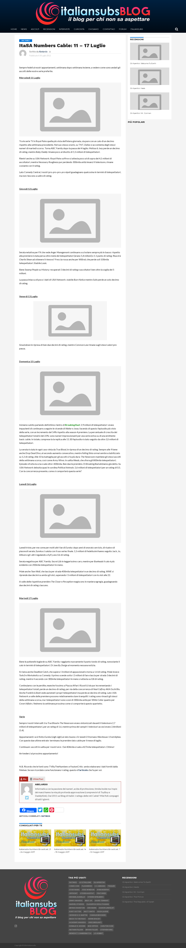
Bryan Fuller (92, 930)
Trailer (111, 886)
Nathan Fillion (76, 930)
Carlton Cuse (107, 926)
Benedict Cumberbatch (80, 933)
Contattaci (109, 29)
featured (101, 893)
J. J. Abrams (100, 886)
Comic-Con (74, 886)
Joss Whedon (88, 890)
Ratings (45, 816)
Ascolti (35, 29)
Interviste (64, 29)
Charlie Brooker (98, 915)
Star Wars (74, 890)
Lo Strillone (85, 882)
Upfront (73, 893)
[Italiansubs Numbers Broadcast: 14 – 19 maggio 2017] (70, 845)
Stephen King (106, 930)
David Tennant (102, 901)
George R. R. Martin (78, 915)
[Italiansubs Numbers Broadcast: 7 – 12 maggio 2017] (105, 845)
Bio (24, 779)
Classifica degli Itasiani (98, 904)
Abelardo (43, 51)
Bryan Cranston (77, 908)
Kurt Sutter (75, 911)
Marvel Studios (76, 904)
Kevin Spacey (94, 919)
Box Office (93, 926)
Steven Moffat (87, 893)
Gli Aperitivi (99, 882)
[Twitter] (27, 798)
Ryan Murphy (103, 890)
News (24, 29)
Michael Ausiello (77, 897)
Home (14, 29)
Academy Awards (77, 922)
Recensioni (49, 29)
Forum (122, 29)
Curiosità (79, 29)
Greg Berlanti (94, 922)
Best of (88, 901)
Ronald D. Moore (77, 926)
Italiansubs (136, 29)
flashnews (87, 886)
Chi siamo (93, 29)
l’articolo (83, 770)
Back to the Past (77, 919)
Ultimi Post (38, 779)
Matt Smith (89, 911)
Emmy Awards (75, 901)
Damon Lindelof (106, 908)
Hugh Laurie (102, 911)
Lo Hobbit (98, 933)
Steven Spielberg (95, 897)
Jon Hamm (91, 908)
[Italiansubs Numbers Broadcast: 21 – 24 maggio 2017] (35, 845)
